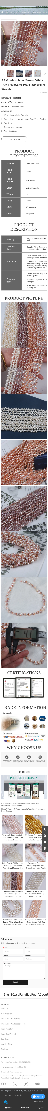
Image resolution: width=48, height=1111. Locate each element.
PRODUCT (15, 12)
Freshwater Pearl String (31, 12)
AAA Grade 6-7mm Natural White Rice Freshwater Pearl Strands (20, 804)
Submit (15, 982)
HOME (6, 12)
